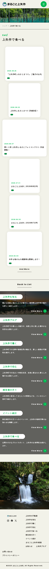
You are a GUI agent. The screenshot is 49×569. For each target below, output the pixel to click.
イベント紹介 (31, 538)
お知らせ (29, 546)
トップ (4, 26)
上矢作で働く (31, 523)
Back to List (24, 284)
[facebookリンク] (12, 521)
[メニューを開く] (44, 4)
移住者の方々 (31, 535)
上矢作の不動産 (32, 516)
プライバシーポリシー (10, 555)
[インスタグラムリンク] (8, 521)
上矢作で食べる (32, 531)
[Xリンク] (16, 521)
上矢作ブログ (41, 546)
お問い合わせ (7, 551)
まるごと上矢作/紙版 (34, 542)
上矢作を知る (31, 519)
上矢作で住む (31, 527)
